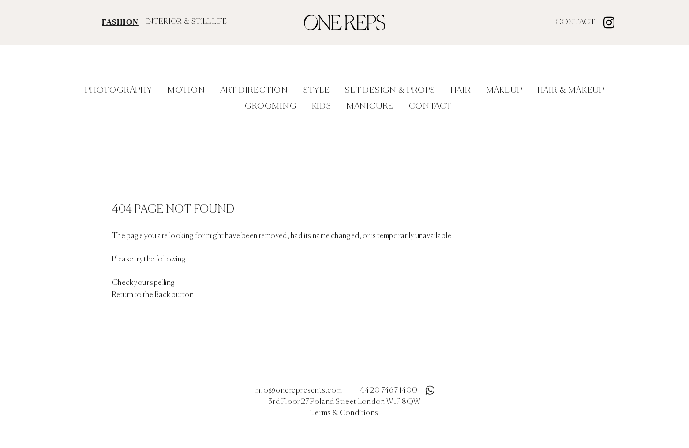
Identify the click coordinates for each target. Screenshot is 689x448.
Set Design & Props (390, 90)
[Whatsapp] (429, 388)
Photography (118, 90)
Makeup (504, 90)
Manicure (370, 106)
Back (163, 295)
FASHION (120, 22)
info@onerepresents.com (298, 391)
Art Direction (254, 90)
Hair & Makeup (570, 90)
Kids (321, 106)
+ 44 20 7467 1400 (386, 391)
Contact (575, 22)
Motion (186, 90)
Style (316, 90)
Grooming (270, 106)
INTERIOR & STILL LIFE (186, 22)
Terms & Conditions (344, 413)
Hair (460, 90)
